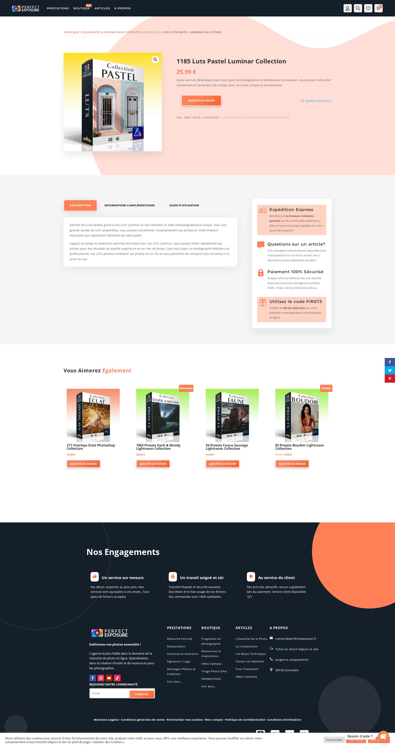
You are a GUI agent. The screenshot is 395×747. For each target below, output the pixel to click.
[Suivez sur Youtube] (109, 678)
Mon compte (214, 719)
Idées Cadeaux (211, 663)
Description (80, 205)
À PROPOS (122, 8)
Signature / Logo (179, 661)
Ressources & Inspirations (103, 32)
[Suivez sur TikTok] (117, 678)
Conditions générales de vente (143, 719)
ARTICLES (102, 8)
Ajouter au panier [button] (83, 464)
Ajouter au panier (201, 100)
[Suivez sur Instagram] (101, 678)
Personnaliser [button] (334, 740)
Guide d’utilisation (184, 205)
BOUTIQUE (81, 8)
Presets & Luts (138, 32)
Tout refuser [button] (356, 740)
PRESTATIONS (58, 8)
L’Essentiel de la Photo (251, 639)
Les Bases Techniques (251, 654)
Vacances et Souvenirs (183, 654)
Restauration (176, 646)
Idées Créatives (246, 676)
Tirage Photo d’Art (214, 671)
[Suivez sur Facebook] (92, 678)
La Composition (247, 646)
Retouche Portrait (179, 639)
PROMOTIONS (211, 679)
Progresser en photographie (211, 641)
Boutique (72, 32)
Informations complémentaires (130, 205)
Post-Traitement (247, 669)
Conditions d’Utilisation (284, 719)
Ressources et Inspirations (211, 653)
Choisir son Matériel (250, 661)
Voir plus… (174, 681)
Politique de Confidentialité (245, 719)
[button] (155, 59)
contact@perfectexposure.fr (295, 639)
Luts (156, 32)
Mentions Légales (106, 719)
